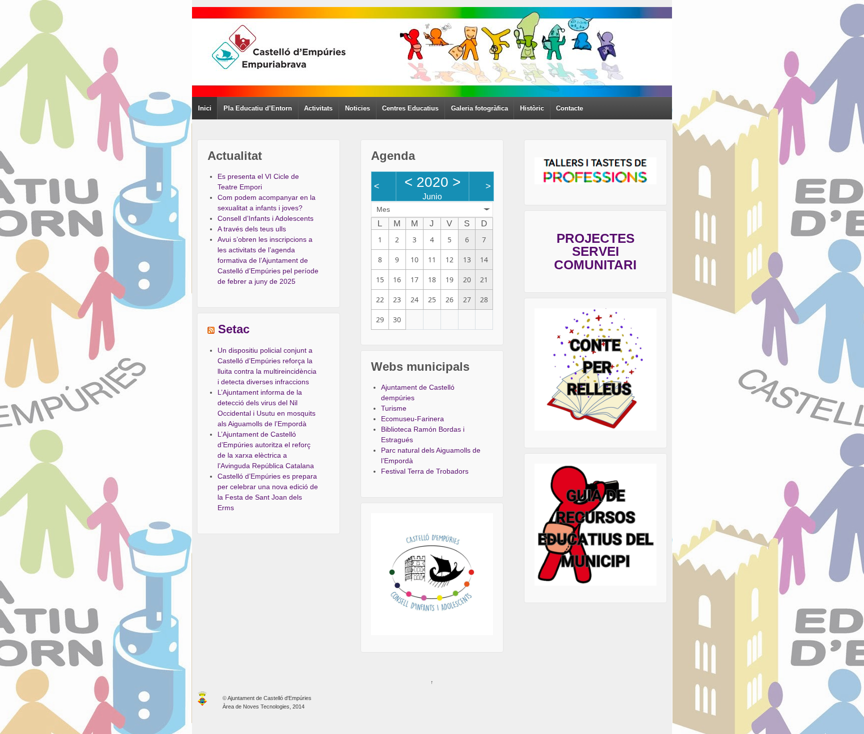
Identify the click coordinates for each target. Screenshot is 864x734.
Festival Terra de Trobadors (424, 471)
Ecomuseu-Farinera (412, 419)
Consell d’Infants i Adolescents (266, 218)
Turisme (393, 408)
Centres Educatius (410, 108)
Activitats (318, 108)
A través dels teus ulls (252, 229)
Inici (205, 108)
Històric (532, 108)
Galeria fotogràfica (479, 108)
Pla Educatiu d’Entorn (258, 108)
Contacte (569, 108)
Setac (234, 329)
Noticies (357, 108)
